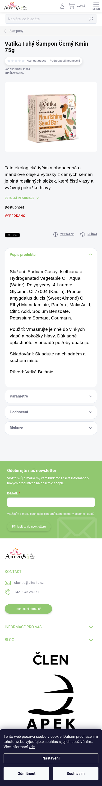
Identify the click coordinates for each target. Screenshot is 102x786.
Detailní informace (19, 198)
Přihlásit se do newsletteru (29, 526)
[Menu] (96, 6)
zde (32, 747)
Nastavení (51, 758)
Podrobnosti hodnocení (65, 60)
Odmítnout (26, 773)
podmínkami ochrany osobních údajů (70, 513)
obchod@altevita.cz (29, 583)
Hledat (91, 19)
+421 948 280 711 (27, 592)
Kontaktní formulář (28, 609)
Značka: (14, 73)
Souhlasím (76, 773)
